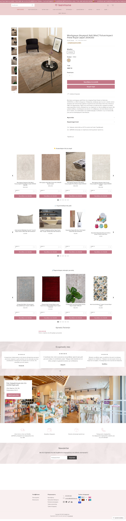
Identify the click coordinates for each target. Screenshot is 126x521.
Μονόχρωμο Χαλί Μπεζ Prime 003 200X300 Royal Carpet (50, 183)
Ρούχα (91, 9)
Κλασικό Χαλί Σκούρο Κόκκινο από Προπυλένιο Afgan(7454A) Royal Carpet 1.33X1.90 (50, 306)
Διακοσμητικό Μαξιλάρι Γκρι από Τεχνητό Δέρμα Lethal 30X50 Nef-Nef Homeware (25, 230)
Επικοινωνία (35, 499)
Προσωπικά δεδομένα (53, 499)
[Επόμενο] (14, 92)
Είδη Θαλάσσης (33, 9)
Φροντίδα (70, 117)
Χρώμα (71, 57)
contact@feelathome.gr (71, 498)
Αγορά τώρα (91, 86)
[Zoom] (40, 60)
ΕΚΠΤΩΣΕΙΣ (20, 9)
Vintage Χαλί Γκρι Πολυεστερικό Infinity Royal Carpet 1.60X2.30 (75, 305)
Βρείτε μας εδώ (13, 395)
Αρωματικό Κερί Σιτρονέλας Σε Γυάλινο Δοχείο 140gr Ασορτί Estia (100, 233)
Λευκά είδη (45, 9)
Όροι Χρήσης (51, 497)
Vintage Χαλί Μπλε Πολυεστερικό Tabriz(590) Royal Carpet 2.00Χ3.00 (25, 305)
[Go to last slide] (12, 175)
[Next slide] (113, 175)
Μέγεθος (70, 49)
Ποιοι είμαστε (35, 497)
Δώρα (106, 9)
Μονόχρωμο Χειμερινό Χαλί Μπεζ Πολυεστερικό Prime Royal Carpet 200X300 (75, 183)
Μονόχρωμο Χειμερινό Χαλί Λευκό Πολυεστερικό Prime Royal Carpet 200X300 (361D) (100, 184)
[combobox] (23, 5)
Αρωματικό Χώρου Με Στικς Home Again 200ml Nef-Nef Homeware (76, 230)
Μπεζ (68, 60)
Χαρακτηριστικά (73, 122)
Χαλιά (98, 9)
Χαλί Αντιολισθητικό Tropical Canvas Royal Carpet (100, 305)
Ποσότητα (70, 72)
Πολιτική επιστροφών (53, 502)
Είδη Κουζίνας (57, 9)
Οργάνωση (69, 9)
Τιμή (68, 65)
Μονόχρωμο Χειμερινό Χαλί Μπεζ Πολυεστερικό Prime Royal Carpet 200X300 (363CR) (25, 184)
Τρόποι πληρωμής (52, 506)
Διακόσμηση (81, 9)
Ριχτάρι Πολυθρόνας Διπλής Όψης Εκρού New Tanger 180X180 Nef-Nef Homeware (50, 230)
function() (70, 516)
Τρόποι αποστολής (52, 504)
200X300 (70, 52)
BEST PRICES (62, 13)
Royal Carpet (70, 40)
